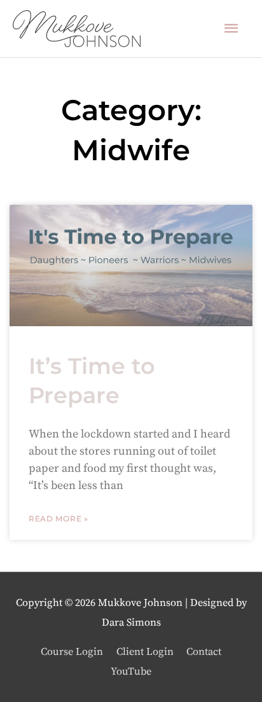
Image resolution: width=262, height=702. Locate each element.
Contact (203, 651)
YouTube (131, 671)
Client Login (145, 651)
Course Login (72, 651)
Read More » (58, 518)
